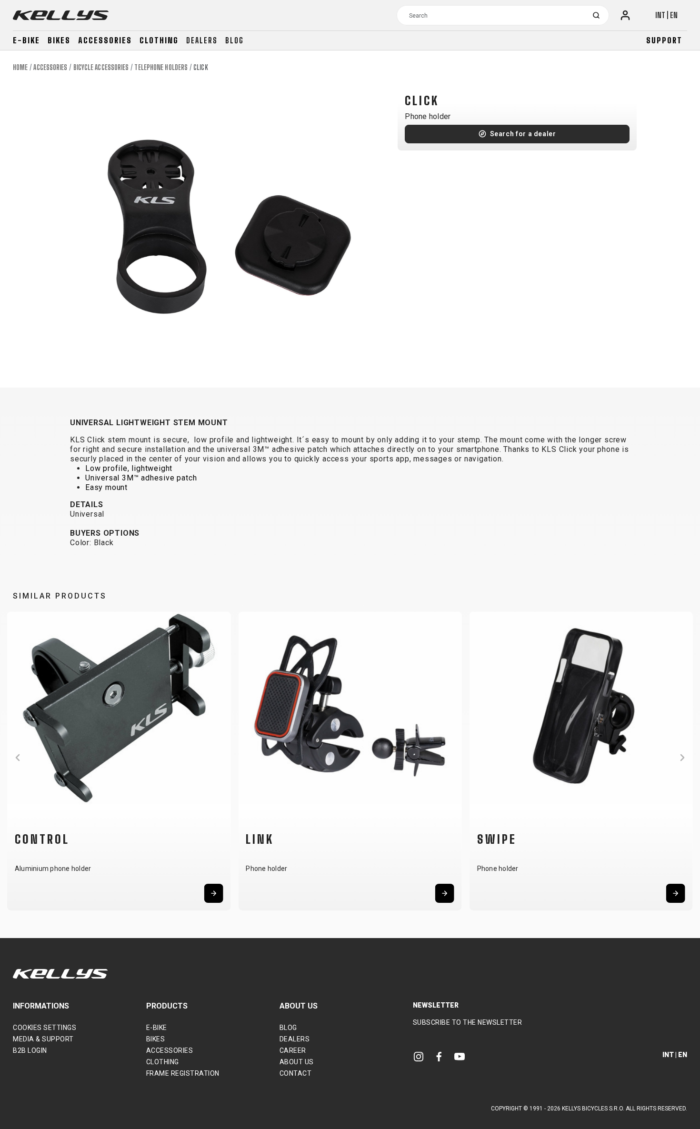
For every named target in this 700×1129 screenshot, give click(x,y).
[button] (17, 757)
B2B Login (30, 1050)
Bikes (59, 40)
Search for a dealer (523, 134)
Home (20, 67)
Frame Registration (183, 1073)
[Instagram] (418, 1056)
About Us (297, 1062)
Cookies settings (44, 1027)
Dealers (202, 40)
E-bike (26, 40)
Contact (296, 1073)
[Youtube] (459, 1056)
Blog (234, 40)
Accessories (105, 40)
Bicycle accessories (101, 67)
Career (293, 1050)
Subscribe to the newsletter (467, 1022)
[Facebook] (439, 1056)
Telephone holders (161, 67)
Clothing (159, 40)
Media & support (43, 1039)
